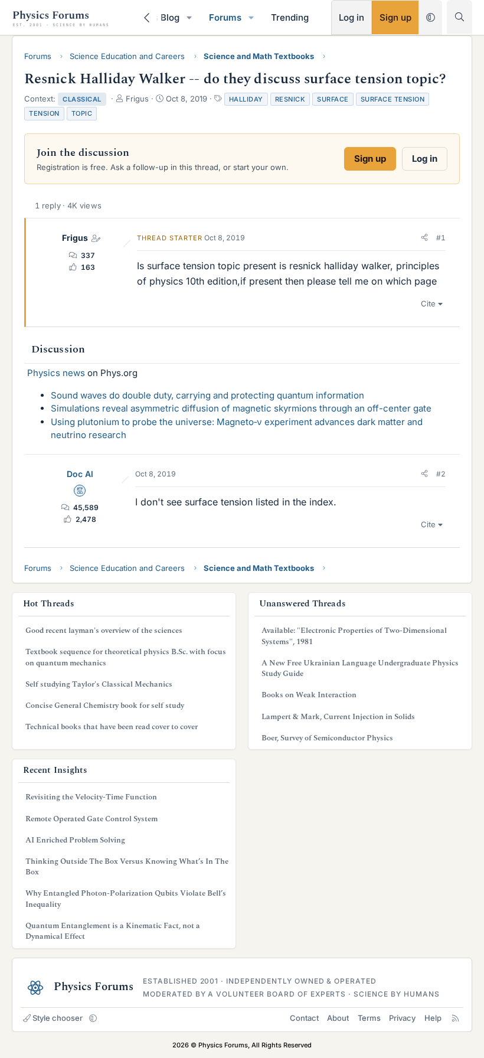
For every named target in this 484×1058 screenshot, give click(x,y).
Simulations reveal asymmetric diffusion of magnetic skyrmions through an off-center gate (241, 408)
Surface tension (393, 99)
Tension (44, 113)
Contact (304, 1018)
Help (433, 1018)
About (338, 1018)
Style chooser (57, 1018)
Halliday (246, 99)
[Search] (459, 17)
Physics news (56, 372)
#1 (441, 237)
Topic (82, 113)
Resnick (290, 99)
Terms (369, 1018)
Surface (333, 99)
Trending (290, 17)
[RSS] (455, 1018)
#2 (441, 473)
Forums (225, 17)
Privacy (402, 1018)
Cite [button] (428, 303)
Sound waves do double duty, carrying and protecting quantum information (207, 395)
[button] (189, 17)
